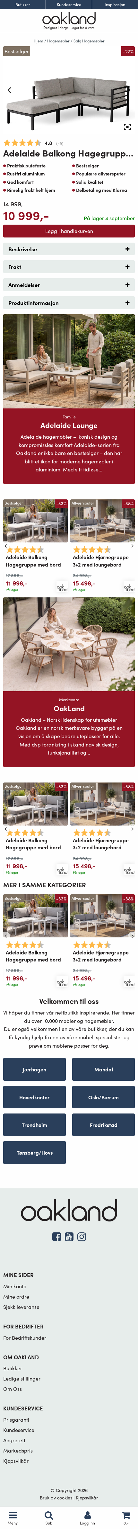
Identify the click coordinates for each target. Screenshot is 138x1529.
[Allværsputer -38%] (102, 520)
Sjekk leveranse (21, 1306)
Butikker (22, 5)
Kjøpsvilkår (16, 1460)
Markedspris (18, 1450)
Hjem (38, 40)
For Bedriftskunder (24, 1337)
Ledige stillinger (21, 1378)
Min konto (14, 1286)
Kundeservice (69, 5)
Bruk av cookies (56, 1497)
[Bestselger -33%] (35, 520)
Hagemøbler (58, 40)
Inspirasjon (115, 5)
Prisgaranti (16, 1419)
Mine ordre (16, 1296)
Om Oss (12, 1388)
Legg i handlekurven (69, 231)
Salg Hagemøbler (89, 40)
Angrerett (14, 1440)
